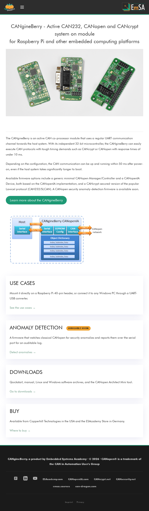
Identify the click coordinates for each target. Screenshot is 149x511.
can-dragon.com (85, 486)
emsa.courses (61, 486)
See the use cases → (23, 307)
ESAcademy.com (53, 479)
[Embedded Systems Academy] (133, 7)
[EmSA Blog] (16, 478)
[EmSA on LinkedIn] (25, 478)
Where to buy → (20, 430)
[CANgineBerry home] (9, 7)
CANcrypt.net (102, 479)
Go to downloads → (23, 391)
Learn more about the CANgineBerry (36, 200)
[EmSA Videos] (35, 478)
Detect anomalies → (23, 352)
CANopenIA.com (78, 479)
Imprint (69, 502)
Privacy (80, 502)
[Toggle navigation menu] (22, 7)
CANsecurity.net (126, 479)
